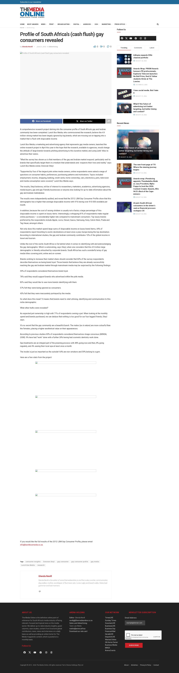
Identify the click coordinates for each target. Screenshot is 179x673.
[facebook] (122, 38)
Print (51, 24)
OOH (96, 24)
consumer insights (33, 562)
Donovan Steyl (49, 562)
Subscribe (134, 645)
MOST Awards (32, 24)
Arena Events (110, 650)
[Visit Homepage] (32, 12)
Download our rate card (78, 631)
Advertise (134, 665)
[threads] (145, 38)
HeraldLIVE (109, 634)
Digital (76, 24)
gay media (95, 562)
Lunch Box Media (28, 565)
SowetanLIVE (110, 623)
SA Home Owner (111, 642)
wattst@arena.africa (77, 629)
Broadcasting (64, 24)
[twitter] (126, 38)
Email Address (131, 618)
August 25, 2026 (126, 157)
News (43, 24)
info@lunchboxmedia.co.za (31, 545)
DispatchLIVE (110, 637)
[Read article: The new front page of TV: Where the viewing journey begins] (124, 168)
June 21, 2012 (41, 47)
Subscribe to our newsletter (30, 2)
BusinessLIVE (110, 626)
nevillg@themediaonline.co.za (80, 620)
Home (22, 24)
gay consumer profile (79, 562)
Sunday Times (110, 620)
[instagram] (140, 38)
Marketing (106, 24)
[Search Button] (157, 24)
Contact (156, 665)
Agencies (87, 24)
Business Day (110, 629)
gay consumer (63, 562)
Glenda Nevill (27, 47)
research (41, 565)
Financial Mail (110, 631)
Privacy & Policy (145, 665)
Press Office (120, 24)
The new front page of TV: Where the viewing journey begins (144, 167)
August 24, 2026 (140, 214)
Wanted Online (110, 640)
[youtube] (130, 38)
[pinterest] (135, 38)
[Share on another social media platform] (108, 121)
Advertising (30, 27)
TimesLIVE (109, 618)
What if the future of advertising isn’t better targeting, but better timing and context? (136, 151)
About (126, 665)
